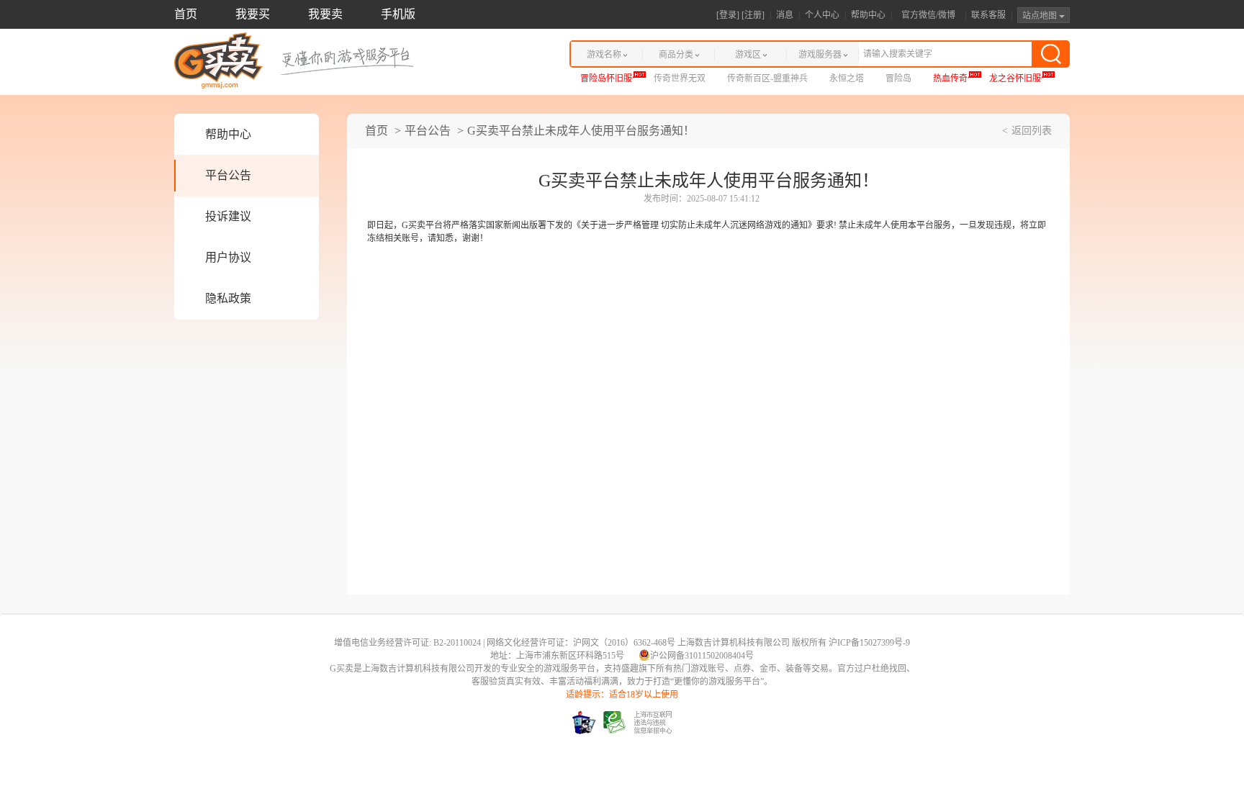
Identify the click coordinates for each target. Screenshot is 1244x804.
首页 (185, 14)
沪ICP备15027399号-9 (869, 643)
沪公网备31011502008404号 (702, 656)
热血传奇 (950, 78)
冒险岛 (898, 78)
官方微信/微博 (928, 15)
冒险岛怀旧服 (606, 78)
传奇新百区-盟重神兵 (767, 78)
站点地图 (1040, 16)
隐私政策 (228, 298)
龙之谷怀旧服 (1015, 78)
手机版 (398, 14)
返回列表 (1031, 130)
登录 (727, 15)
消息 (784, 15)
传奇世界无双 (680, 78)
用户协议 (228, 257)
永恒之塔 (846, 78)
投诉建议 (228, 216)
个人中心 (822, 15)
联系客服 (988, 15)
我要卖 (325, 14)
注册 (753, 15)
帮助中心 (868, 15)
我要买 (252, 14)
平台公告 (228, 175)
